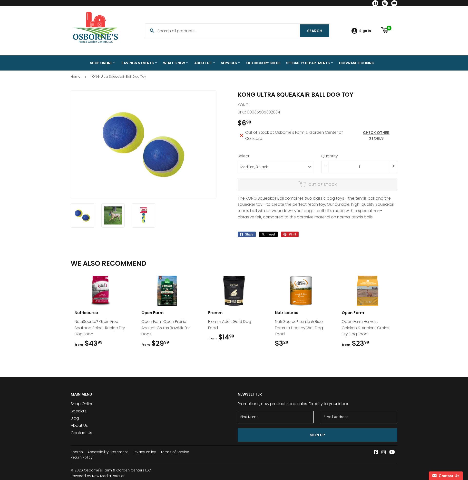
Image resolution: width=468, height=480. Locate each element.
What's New (174, 63)
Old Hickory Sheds (263, 63)
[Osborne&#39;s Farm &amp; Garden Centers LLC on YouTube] (392, 452)
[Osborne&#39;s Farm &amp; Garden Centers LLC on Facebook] (376, 452)
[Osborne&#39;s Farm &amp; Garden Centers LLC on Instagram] (383, 452)
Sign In (365, 31)
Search (318, 30)
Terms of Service (175, 451)
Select (243, 156)
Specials (79, 411)
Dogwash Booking (356, 63)
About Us (203, 63)
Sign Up (317, 435)
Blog (75, 418)
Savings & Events (138, 63)
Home (75, 76)
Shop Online (101, 63)
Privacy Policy (144, 451)
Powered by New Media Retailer (98, 475)
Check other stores (376, 135)
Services (229, 63)
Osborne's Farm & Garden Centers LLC (117, 470)
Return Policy (82, 457)
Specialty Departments (308, 63)
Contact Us (81, 433)
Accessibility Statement (108, 451)
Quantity (329, 156)
